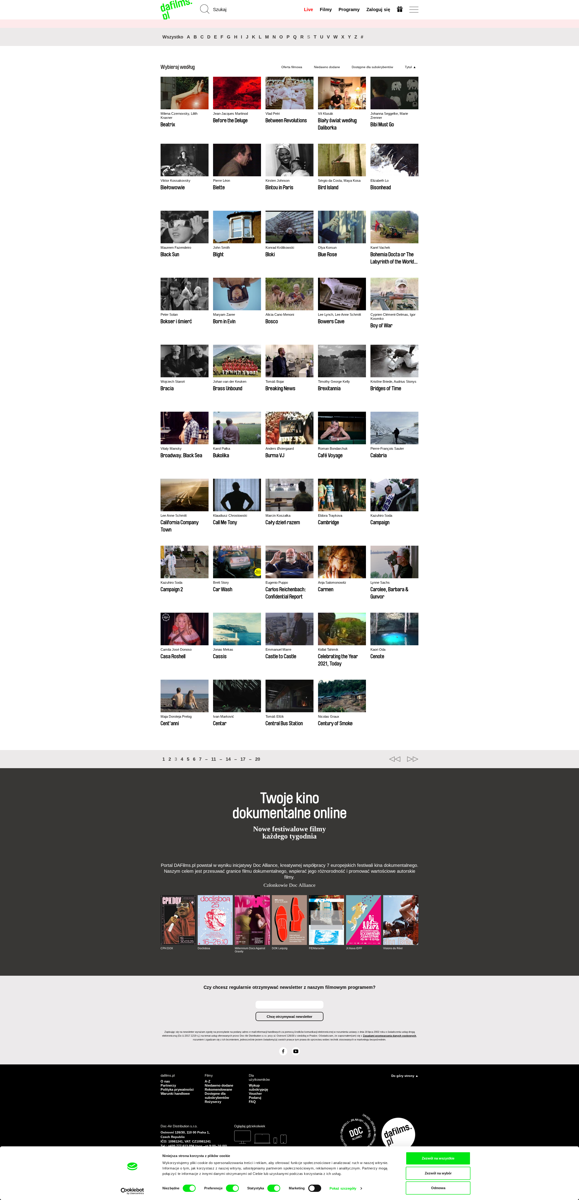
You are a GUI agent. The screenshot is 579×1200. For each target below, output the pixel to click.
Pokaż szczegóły (343, 1188)
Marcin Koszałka (278, 515)
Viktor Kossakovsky (175, 180)
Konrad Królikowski (280, 247)
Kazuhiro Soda (381, 515)
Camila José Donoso (176, 649)
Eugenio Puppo (277, 582)
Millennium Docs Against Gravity (250, 950)
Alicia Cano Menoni (280, 314)
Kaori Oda (377, 649)
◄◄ (394, 759)
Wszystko (172, 36)
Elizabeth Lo (379, 180)
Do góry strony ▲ (404, 1076)
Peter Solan (169, 314)
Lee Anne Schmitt (174, 515)
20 (257, 759)
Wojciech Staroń (173, 381)
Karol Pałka (221, 448)
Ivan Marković (223, 716)
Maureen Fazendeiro (176, 247)
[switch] (232, 1188)
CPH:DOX (167, 948)
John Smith (221, 247)
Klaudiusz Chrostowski (230, 515)
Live (308, 9)
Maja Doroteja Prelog (176, 716)
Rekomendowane (218, 1089)
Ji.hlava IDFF (354, 948)
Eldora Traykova (330, 515)
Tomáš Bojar (275, 381)
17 (242, 759)
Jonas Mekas (223, 649)
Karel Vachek (380, 247)
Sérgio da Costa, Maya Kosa (339, 180)
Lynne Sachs (380, 582)
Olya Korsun (327, 247)
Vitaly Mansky (171, 448)
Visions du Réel (393, 948)
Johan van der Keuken (229, 381)
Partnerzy (168, 1085)
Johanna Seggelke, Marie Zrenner (389, 116)
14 (228, 759)
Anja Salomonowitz (332, 582)
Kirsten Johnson (278, 180)
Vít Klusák (325, 113)
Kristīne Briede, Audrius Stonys (393, 381)
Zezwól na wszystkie (438, 1158)
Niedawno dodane (327, 67)
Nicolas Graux (328, 716)
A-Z (207, 1081)
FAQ (252, 1102)
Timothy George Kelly (334, 381)
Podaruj (255, 1098)
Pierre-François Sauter (387, 448)
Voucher (255, 1093)
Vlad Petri (273, 113)
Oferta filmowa (291, 67)
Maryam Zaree (224, 314)
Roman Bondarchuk (333, 448)
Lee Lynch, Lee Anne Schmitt (339, 314)
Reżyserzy (213, 1102)
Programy (349, 9)
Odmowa (438, 1188)
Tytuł (408, 67)
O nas (165, 1081)
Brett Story (221, 582)
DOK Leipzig (279, 948)
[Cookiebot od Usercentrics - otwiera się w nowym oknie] (132, 1191)
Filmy (326, 9)
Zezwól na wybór (438, 1173)
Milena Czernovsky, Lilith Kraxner (179, 116)
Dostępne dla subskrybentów (372, 67)
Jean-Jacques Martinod (230, 113)
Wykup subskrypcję (258, 1087)
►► (412, 759)
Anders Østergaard (280, 448)
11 (213, 759)
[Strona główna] (177, 9)
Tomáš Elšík (275, 716)
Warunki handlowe (175, 1093)
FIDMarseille (317, 948)
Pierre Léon (221, 180)
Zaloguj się (378, 9)
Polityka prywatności (177, 1089)
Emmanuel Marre (278, 649)
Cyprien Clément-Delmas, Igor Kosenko (392, 316)
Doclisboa (204, 948)
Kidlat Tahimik (328, 649)
